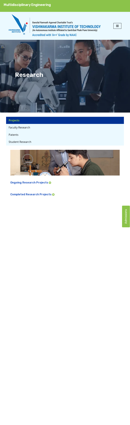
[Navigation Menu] (117, 26)
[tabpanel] (65, 174)
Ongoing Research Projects (29, 182)
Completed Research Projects (31, 194)
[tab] (65, 120)
